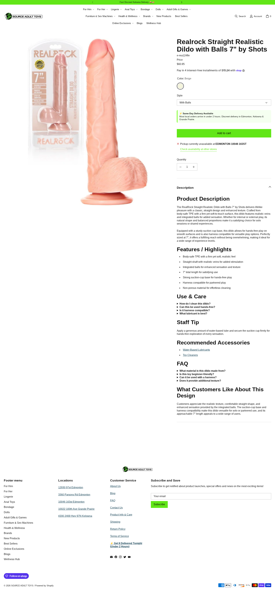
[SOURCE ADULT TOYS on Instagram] (120, 557)
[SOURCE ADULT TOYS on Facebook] (116, 557)
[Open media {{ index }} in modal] (88, 122)
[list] (88, 122)
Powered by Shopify (44, 585)
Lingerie (8, 496)
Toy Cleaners (190, 355)
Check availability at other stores (198, 149)
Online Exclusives (14, 549)
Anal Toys (9, 502)
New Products (12, 538)
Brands (8, 533)
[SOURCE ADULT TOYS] (24, 16)
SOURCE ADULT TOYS (22, 585)
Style (180, 95)
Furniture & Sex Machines (18, 522)
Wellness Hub (12, 559)
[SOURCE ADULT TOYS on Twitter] (125, 557)
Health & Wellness (14, 528)
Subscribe (159, 504)
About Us (115, 486)
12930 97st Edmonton (70, 487)
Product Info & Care (121, 514)
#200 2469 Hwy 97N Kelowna (75, 516)
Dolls (7, 512)
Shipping (115, 521)
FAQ (112, 500)
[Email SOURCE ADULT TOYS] (111, 557)
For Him (8, 486)
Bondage (9, 507)
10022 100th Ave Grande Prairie (76, 509)
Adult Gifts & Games (15, 517)
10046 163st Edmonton (71, 501)
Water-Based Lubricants (196, 349)
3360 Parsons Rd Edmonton (74, 494)
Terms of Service (119, 536)
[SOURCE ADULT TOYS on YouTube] (129, 557)
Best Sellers (11, 543)
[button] (88, 9)
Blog (112, 493)
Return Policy (117, 529)
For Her (8, 491)
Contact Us (116, 507)
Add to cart (224, 133)
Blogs (7, 554)
